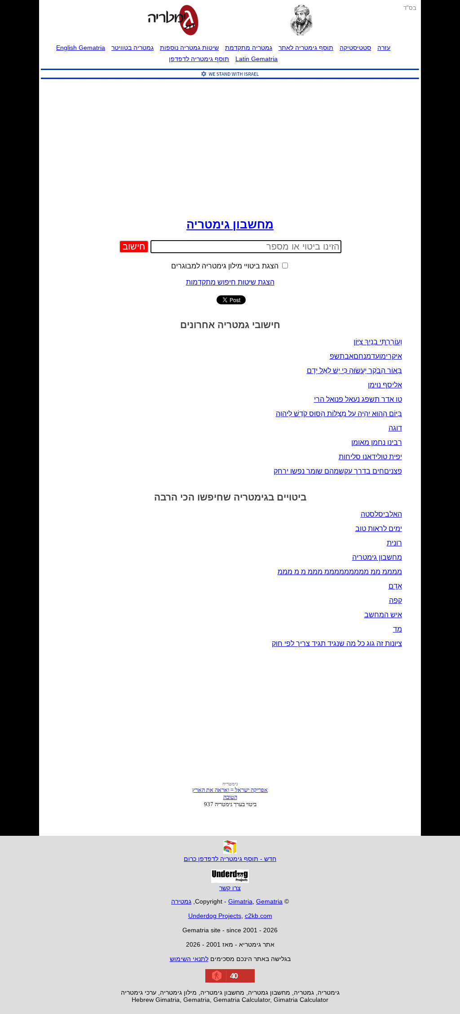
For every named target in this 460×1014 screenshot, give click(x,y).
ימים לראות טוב (378, 528)
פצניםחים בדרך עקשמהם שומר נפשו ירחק (338, 471)
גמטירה (181, 901)
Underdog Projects (214, 915)
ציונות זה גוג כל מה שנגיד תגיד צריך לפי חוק (337, 643)
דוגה (395, 428)
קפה (395, 600)
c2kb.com (258, 915)
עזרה (383, 47)
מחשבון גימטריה (230, 224)
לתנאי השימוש (189, 958)
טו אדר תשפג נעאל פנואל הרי (358, 399)
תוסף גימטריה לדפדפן (199, 58)
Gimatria (240, 901)
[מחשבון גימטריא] (173, 21)
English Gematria (80, 47)
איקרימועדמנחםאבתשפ (366, 356)
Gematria (269, 901)
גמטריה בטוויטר (132, 47)
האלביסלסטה (381, 514)
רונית (394, 543)
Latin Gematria (256, 58)
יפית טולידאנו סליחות (370, 457)
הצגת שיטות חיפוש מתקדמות (230, 282)
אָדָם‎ (395, 586)
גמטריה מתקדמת (248, 47)
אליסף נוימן (385, 385)
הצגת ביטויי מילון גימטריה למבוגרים (225, 266)
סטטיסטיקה (355, 47)
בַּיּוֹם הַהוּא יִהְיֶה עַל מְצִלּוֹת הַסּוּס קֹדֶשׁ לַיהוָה (339, 413)
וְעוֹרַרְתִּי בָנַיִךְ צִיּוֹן (378, 342)
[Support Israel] (230, 79)
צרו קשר (230, 887)
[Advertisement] (230, 146)
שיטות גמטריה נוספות (189, 47)
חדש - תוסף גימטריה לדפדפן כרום (230, 858)
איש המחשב (383, 615)
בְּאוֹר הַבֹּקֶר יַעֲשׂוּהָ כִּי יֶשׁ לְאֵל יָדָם (354, 370)
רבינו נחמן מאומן (376, 442)
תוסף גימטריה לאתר (306, 47)
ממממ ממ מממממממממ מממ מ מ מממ (340, 571)
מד (397, 629)
